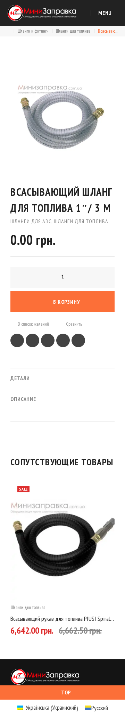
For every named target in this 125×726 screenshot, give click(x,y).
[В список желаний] (88, 632)
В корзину (66, 301)
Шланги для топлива (73, 31)
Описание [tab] (23, 398)
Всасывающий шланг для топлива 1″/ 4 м (59, 619)
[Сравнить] (102, 632)
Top (66, 692)
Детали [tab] (20, 378)
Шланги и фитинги (33, 31)
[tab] (62, 416)
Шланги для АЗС (30, 221)
